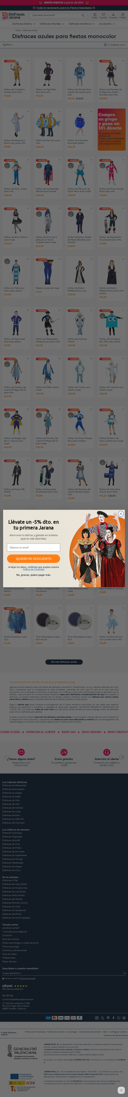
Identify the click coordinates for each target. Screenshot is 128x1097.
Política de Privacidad (33, 569)
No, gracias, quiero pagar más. (33, 574)
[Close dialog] (121, 513)
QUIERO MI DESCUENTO (33, 558)
